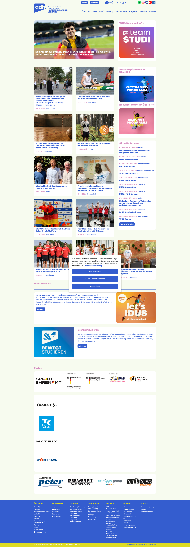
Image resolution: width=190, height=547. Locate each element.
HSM (36, 527)
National (55, 507)
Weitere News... (43, 284)
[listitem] (70, 491)
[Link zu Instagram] (143, 2)
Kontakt (37, 507)
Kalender (94, 2)
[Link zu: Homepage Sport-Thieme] (47, 460)
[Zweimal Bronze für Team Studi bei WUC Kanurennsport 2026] (95, 81)
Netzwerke (92, 519)
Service (143, 11)
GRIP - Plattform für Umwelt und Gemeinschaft (112, 535)
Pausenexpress (94, 517)
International (56, 509)
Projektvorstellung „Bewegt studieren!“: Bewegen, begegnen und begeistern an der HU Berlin (95, 188)
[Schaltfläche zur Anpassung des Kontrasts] (126, 2)
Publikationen (128, 509)
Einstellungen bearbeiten (95, 279)
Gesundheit (121, 11)
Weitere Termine (127, 224)
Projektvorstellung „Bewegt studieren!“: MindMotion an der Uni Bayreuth (135, 272)
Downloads (127, 507)
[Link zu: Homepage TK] (47, 423)
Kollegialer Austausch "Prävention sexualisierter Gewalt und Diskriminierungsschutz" (135, 203)
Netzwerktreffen (76, 509)
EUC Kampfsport (127, 167)
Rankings (126, 523)
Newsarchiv (127, 514)
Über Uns (86, 11)
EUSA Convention (127, 187)
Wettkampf (98, 11)
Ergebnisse (56, 511)
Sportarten (56, 514)
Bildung (109, 11)
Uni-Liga (109, 531)
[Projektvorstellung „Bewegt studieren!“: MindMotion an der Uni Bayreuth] (137, 254)
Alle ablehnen (95, 286)
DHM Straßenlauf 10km (130, 212)
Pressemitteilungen (148, 507)
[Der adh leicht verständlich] (123, 3)
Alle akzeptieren (95, 271)
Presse (152, 11)
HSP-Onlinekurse (129, 527)
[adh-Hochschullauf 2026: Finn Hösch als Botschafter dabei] (95, 127)
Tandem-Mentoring (113, 517)
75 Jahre (37, 516)
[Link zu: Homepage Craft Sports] (47, 405)
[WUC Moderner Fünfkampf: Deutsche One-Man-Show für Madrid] (95, 254)
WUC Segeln (125, 219)
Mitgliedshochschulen (42, 511)
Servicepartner (129, 525)
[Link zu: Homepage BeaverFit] (80, 482)
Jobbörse (127, 520)
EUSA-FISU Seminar (128, 194)
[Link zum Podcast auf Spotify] (139, 2)
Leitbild (37, 514)
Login (84, 2)
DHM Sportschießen (128, 160)
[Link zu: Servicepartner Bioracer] (139, 482)
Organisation (39, 509)
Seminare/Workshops (78, 507)
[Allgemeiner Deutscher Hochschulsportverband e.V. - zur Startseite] (51, 8)
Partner (36, 525)
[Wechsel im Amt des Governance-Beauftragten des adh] (53, 170)
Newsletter (127, 511)
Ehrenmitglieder (40, 532)
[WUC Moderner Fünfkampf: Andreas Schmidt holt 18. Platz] (53, 213)
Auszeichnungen (40, 530)
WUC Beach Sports (128, 173)
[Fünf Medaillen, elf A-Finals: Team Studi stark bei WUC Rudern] (95, 213)
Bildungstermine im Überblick (136, 105)
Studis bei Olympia (113, 515)
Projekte (133, 11)
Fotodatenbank (147, 511)
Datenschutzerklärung (147, 544)
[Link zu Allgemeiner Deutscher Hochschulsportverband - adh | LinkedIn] (154, 2)
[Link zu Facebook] (146, 2)
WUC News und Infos (131, 23)
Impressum (131, 544)
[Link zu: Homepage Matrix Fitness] (47, 441)
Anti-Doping (56, 516)
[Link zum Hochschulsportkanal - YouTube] (150, 2)
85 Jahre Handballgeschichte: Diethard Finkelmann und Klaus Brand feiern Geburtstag (50, 146)
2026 (48, 192)
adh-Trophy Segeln (128, 180)
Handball (48, 151)
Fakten (36, 518)
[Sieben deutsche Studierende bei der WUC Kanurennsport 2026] (53, 254)
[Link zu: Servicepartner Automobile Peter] (50, 482)
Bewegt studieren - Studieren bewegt (94, 512)
